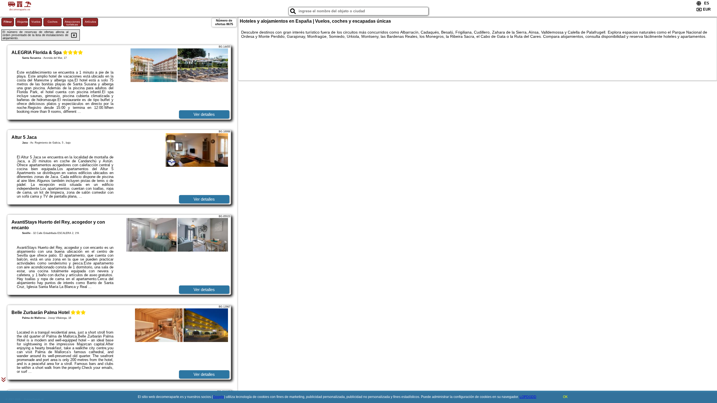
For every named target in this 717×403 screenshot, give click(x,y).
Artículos (90, 21)
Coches (52, 21)
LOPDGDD (528, 397)
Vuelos (35, 21)
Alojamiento (22, 21)
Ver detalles (204, 114)
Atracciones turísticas (72, 23)
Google (218, 397)
